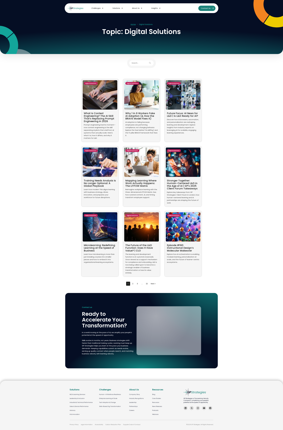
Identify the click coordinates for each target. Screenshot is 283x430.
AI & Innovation (75, 414)
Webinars (155, 414)
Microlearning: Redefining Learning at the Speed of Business (99, 248)
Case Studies (156, 398)
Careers (131, 410)
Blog (153, 394)
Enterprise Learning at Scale (108, 398)
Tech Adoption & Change (107, 402)
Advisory (72, 410)
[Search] (151, 63)
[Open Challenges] (102, 8)
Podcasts (155, 410)
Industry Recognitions (136, 398)
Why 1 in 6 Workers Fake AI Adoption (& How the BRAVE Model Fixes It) (140, 116)
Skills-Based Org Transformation (110, 406)
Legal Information (87, 424)
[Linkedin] (185, 408)
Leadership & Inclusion (77, 398)
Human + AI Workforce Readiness (110, 394)
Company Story (134, 394)
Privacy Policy (74, 424)
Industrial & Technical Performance (81, 402)
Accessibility (99, 424)
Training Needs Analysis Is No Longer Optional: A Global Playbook (100, 183)
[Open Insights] (159, 8)
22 (147, 283)
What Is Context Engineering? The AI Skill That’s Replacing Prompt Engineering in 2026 (99, 117)
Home (133, 24)
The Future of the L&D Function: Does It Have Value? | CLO (139, 248)
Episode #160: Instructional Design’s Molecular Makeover (180, 248)
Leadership (133, 402)
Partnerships (133, 406)
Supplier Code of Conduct (131, 424)
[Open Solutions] (122, 8)
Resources (155, 402)
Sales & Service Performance (79, 406)
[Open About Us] (141, 8)
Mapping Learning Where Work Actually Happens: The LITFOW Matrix (140, 183)
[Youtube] (204, 408)
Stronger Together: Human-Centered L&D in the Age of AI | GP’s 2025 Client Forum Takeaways (182, 184)
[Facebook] (210, 408)
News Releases (157, 406)
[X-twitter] (192, 408)
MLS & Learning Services (77, 394)
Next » (153, 283)
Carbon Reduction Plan (113, 424)
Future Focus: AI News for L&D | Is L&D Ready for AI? (182, 115)
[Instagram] (198, 408)
